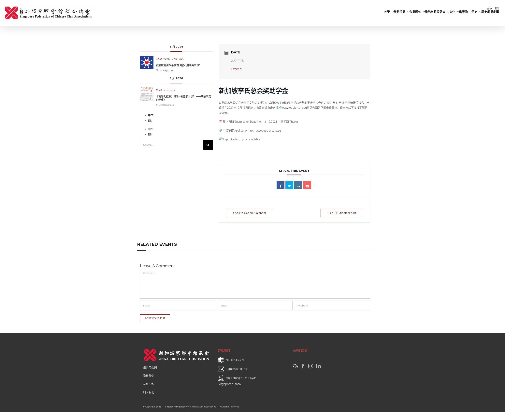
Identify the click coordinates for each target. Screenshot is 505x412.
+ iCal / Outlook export (341, 212)
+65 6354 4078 (235, 359)
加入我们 (148, 392)
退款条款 (148, 384)
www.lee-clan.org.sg (294, 107)
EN (497, 8)
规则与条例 (150, 367)
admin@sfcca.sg (236, 368)
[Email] (307, 185)
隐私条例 (148, 375)
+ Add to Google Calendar (249, 212)
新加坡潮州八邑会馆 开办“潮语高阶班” (178, 65)
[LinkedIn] (318, 366)
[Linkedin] (298, 185)
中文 (489, 9)
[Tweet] (289, 185)
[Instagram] (310, 366)
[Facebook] (303, 366)
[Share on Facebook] (280, 185)
